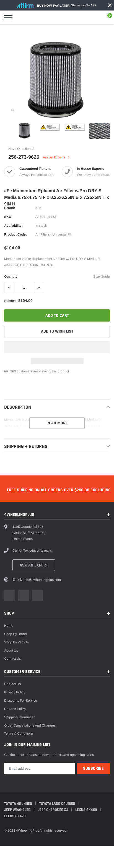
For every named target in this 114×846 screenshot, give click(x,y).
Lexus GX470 (15, 816)
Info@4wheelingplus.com (42, 580)
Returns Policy (15, 709)
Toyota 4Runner (18, 803)
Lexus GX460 (86, 809)
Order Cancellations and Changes (30, 725)
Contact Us (12, 658)
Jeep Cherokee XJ (53, 809)
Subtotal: (10, 301)
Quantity (10, 276)
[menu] (8, 18)
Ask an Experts (54, 157)
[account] (93, 18)
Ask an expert (34, 565)
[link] (12, 109)
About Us (11, 650)
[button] (57, 347)
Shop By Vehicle (16, 642)
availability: (13, 226)
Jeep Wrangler (17, 809)
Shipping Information (19, 717)
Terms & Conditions (18, 733)
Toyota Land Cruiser (57, 803)
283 (13, 371)
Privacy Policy (14, 692)
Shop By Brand (15, 634)
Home (8, 626)
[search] (22, 18)
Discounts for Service (20, 701)
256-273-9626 (23, 157)
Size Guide (101, 276)
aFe (38, 208)
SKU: (8, 217)
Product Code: (15, 234)
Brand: (9, 208)
